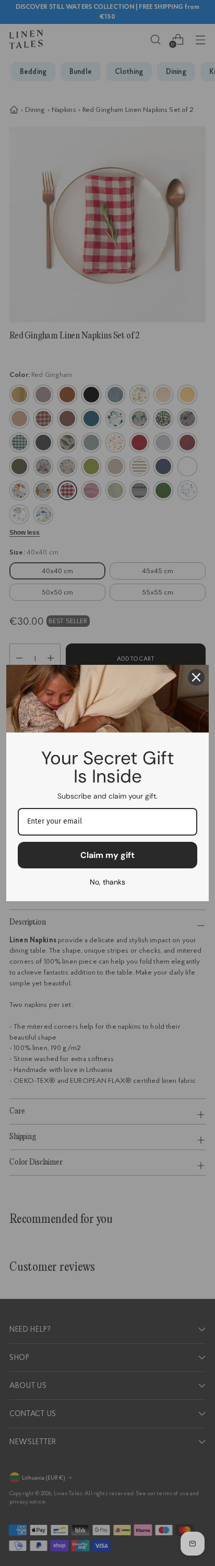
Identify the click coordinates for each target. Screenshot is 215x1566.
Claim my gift (107, 855)
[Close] (196, 677)
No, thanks (107, 882)
